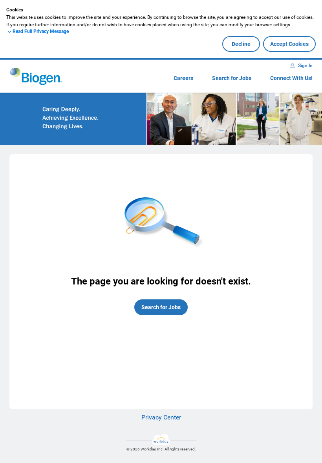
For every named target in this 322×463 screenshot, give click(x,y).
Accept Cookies (289, 44)
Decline (241, 44)
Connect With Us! (291, 78)
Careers (183, 78)
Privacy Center (161, 417)
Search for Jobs (231, 78)
